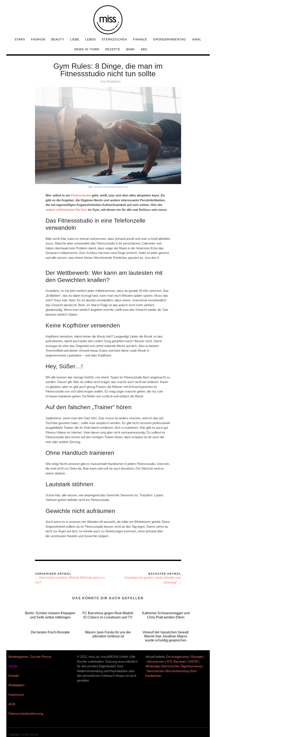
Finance (140, 39)
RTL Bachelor (176, 661)
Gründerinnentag (169, 39)
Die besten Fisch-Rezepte (50, 632)
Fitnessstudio (81, 195)
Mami (130, 49)
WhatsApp (152, 666)
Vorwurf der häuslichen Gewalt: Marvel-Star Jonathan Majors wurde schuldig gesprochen (166, 636)
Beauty (57, 39)
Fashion (38, 39)
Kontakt (13, 675)
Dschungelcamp (177, 656)
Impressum (16, 694)
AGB (11, 704)
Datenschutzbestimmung (25, 713)
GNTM (193, 661)
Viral (196, 39)
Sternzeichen (114, 39)
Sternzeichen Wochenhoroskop (168, 671)
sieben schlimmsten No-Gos (66, 209)
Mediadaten (16, 685)
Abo (144, 49)
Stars (20, 39)
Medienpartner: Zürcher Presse (29, 656)
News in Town (86, 49)
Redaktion (114, 81)
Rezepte (112, 49)
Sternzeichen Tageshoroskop (181, 666)
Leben (90, 39)
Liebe (74, 39)
